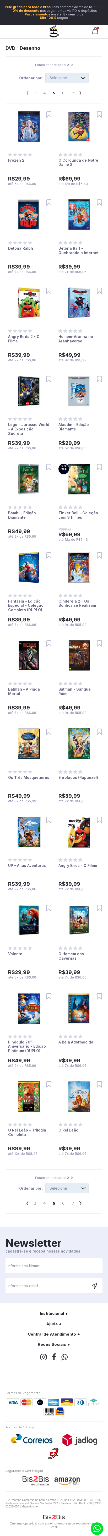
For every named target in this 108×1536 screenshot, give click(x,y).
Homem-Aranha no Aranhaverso (75, 338)
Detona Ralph (20, 248)
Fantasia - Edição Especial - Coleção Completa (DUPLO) (26, 605)
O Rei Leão (68, 1130)
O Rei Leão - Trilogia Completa (27, 1132)
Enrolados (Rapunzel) (78, 777)
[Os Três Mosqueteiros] (29, 744)
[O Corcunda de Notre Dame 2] (79, 126)
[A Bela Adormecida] (79, 1008)
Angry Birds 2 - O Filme (24, 338)
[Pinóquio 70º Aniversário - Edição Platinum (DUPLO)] (29, 1008)
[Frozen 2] (29, 126)
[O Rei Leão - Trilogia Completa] (29, 1096)
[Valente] (29, 920)
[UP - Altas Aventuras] (29, 832)
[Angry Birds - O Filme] (79, 832)
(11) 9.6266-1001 (97, 1528)
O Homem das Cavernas (71, 956)
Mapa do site (29, 1506)
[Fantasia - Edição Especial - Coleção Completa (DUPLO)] (29, 567)
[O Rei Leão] (79, 1096)
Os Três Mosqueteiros (28, 777)
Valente (15, 954)
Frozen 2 (16, 160)
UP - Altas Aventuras (27, 865)
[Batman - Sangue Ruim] (79, 655)
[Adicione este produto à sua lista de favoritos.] (49, 114)
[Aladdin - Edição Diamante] (79, 391)
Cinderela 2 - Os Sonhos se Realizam (77, 603)
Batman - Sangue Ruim (74, 691)
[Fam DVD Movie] (54, 31)
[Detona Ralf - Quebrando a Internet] (79, 214)
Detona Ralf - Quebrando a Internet (78, 250)
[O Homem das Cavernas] (79, 920)
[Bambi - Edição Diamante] (29, 479)
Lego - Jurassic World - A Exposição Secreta (28, 429)
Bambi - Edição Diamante (22, 515)
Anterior (27, 91)
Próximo (80, 91)
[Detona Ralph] (29, 214)
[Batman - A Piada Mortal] (29, 655)
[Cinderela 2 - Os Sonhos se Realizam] (79, 567)
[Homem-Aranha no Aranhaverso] (79, 303)
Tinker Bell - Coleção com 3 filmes (78, 515)
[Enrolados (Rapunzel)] (79, 744)
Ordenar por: (31, 78)
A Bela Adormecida (75, 1042)
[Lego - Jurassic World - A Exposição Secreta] (29, 391)
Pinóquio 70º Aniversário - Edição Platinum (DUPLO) (27, 1046)
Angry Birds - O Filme (77, 865)
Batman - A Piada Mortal (24, 691)
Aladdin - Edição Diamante (73, 426)
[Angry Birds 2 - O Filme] (29, 303)
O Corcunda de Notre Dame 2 (78, 162)
